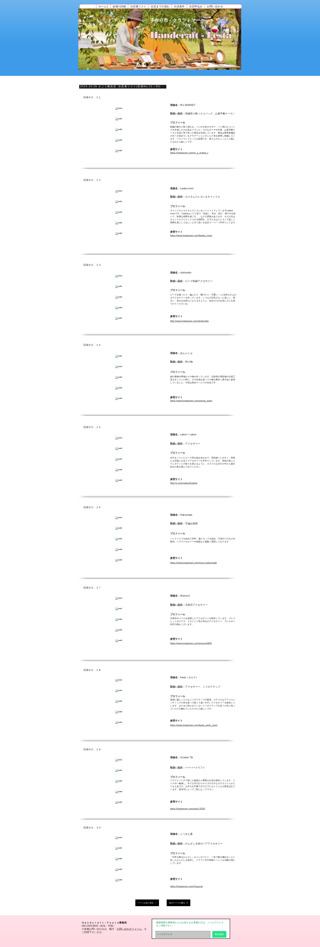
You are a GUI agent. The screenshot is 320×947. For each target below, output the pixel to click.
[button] (119, 6)
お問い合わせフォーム (129, 928)
